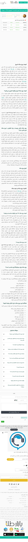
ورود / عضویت (22, 2)
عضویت (14, 480)
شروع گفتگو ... (10, 459)
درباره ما (10, 502)
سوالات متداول (9, 498)
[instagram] (16, 484)
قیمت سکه (21, 7)
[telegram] (14, 484)
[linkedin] (12, 484)
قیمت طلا (24, 81)
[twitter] (18, 484)
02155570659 (17, 489)
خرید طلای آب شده (22, 498)
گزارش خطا (13, 429)
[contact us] (5, 3)
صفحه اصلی (24, 496)
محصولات (10, 496)
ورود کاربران (10, 500)
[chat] (3, 3)
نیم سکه (19, 191)
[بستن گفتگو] (2, 432)
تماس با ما (24, 504)
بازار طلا (26, 7)
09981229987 (10, 489)
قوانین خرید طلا (23, 500)
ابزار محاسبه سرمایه (22, 502)
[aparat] (9, 484)
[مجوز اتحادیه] (5, 530)
